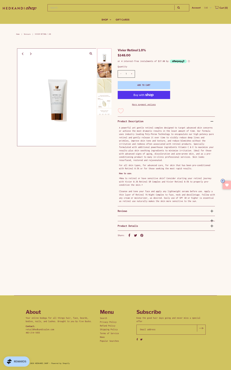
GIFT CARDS (122, 19)
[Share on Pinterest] (141, 235)
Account (196, 7)
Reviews (122, 211)
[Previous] (22, 54)
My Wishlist (227, 185)
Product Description (130, 121)
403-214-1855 (33, 332)
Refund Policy (107, 325)
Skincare (27, 34)
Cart (223, 7)
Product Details (128, 225)
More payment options (144, 104)
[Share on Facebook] (129, 235)
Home (18, 34)
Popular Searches (109, 341)
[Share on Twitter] (135, 235)
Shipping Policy (109, 329)
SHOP (104, 19)
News (102, 337)
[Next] (30, 54)
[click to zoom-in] (91, 54)
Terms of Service (109, 333)
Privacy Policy (108, 322)
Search (103, 318)
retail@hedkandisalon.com (40, 329)
